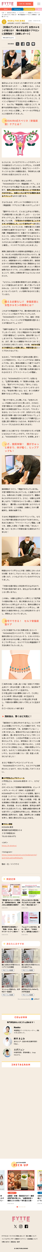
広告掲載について (32, 1239)
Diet (6, 9)
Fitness (17, 9)
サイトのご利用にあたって (17, 1236)
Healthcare (29, 9)
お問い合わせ (5, 1242)
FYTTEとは (5, 1236)
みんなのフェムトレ (9, 37)
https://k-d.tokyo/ (9, 845)
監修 (18, 1242)
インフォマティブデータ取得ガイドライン (14, 1239)
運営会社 (13, 1242)
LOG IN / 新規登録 (25, 3)
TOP (3, 12)
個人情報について (31, 1236)
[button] (17, 1207)
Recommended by (24, 999)
